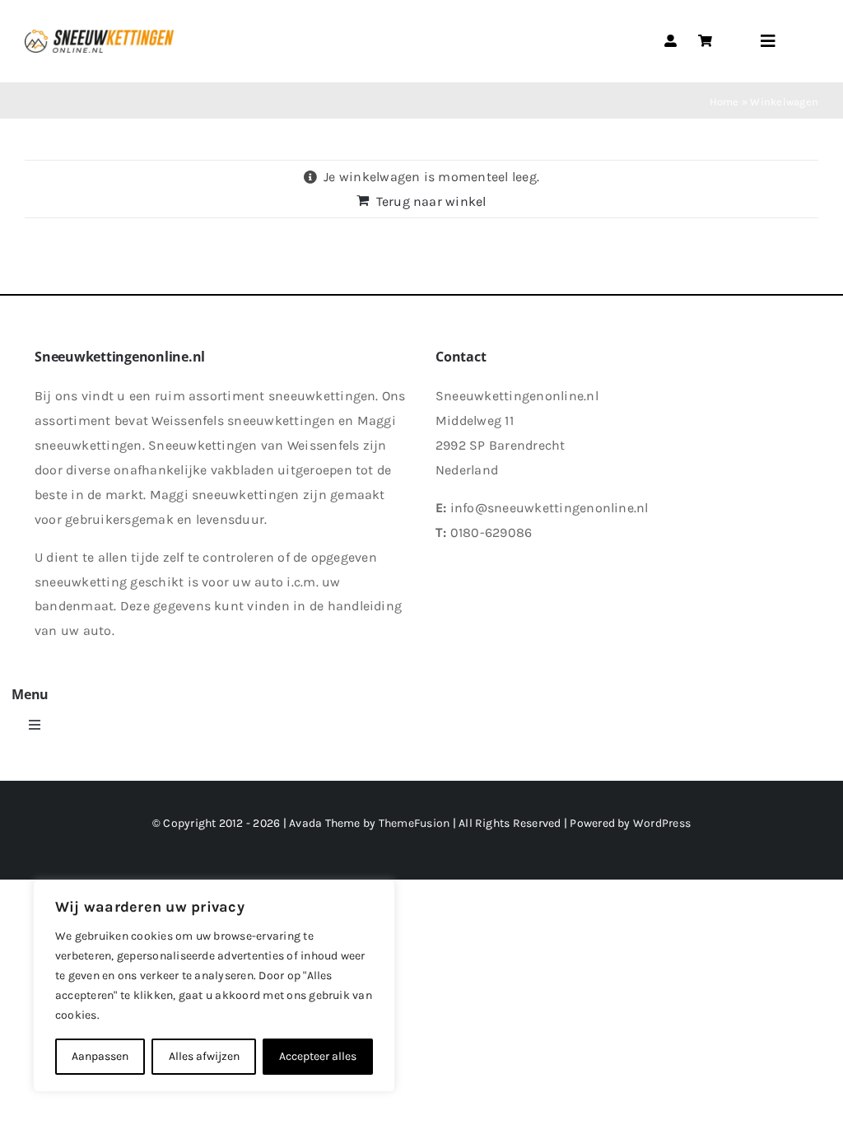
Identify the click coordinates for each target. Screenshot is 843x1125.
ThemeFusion (414, 823)
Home (724, 102)
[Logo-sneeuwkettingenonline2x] (99, 36)
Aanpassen (100, 1056)
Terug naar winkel (431, 201)
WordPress (662, 823)
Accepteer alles (317, 1056)
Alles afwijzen (204, 1056)
